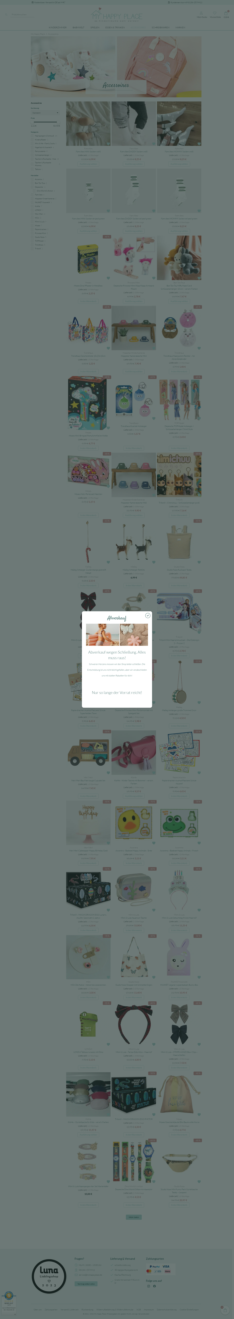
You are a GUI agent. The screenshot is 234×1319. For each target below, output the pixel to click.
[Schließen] (147, 615)
